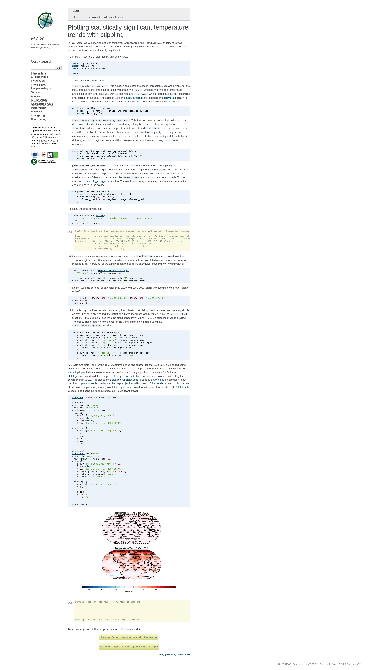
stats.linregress (134, 97)
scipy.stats (170, 97)
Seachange (36, 134)
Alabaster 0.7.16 (355, 664)
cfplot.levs (125, 387)
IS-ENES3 (44, 140)
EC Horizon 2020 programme (45, 137)
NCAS (34, 146)
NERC (56, 140)
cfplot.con (73, 368)
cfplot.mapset (86, 383)
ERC (50, 130)
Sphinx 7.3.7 (338, 664)
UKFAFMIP (44, 143)
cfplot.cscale (156, 383)
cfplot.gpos (132, 379)
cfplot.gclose (117, 379)
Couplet (50, 134)
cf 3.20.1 (39, 39)
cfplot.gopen (75, 376)
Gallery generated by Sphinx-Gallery (174, 655)
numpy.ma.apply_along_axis (93, 181)
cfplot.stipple (182, 387)
